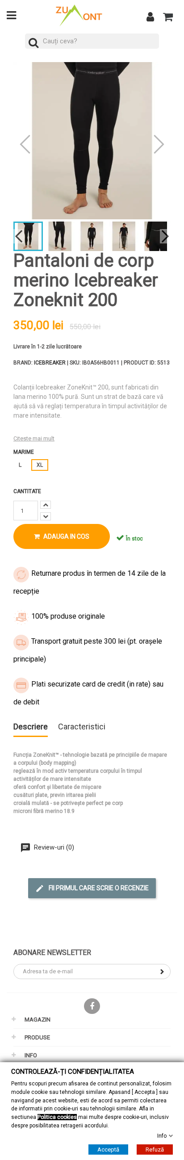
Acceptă (108, 1149)
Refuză (155, 1149)
